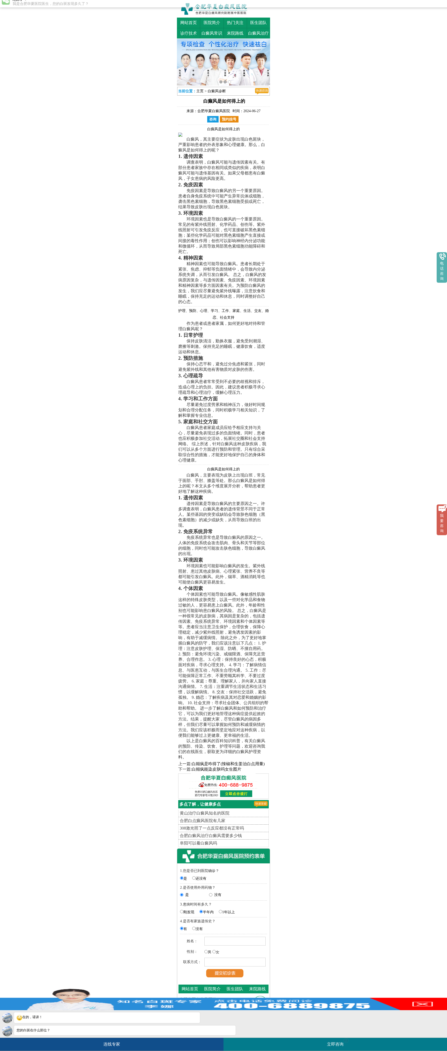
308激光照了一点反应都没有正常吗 (212, 827)
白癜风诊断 (217, 90)
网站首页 (188, 22)
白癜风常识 (212, 33)
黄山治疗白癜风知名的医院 (204, 812)
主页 (200, 90)
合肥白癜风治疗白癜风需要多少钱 (211, 834)
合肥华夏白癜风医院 (213, 110)
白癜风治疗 (258, 33)
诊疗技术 (188, 33)
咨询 (213, 118)
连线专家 (111, 1044)
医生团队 (258, 22)
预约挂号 (229, 118)
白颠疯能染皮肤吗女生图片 (216, 768)
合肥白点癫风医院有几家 (202, 819)
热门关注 (235, 22)
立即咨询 (337, 1042)
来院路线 (235, 33)
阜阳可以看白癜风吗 (198, 842)
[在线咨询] (262, 90)
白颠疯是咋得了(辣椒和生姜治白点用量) (228, 762)
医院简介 (212, 22)
